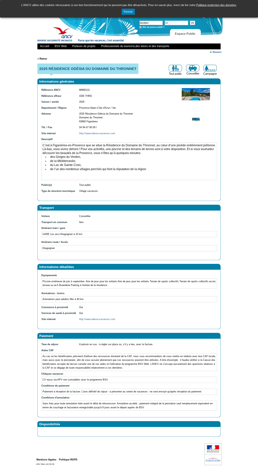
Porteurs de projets (84, 46)
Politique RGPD (68, 459)
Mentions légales (46, 459)
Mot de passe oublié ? (154, 27)
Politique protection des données (216, 5)
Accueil (44, 46)
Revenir (217, 52)
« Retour (42, 58)
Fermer (128, 11)
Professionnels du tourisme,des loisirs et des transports (135, 46)
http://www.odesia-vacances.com (97, 133)
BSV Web (61, 46)
